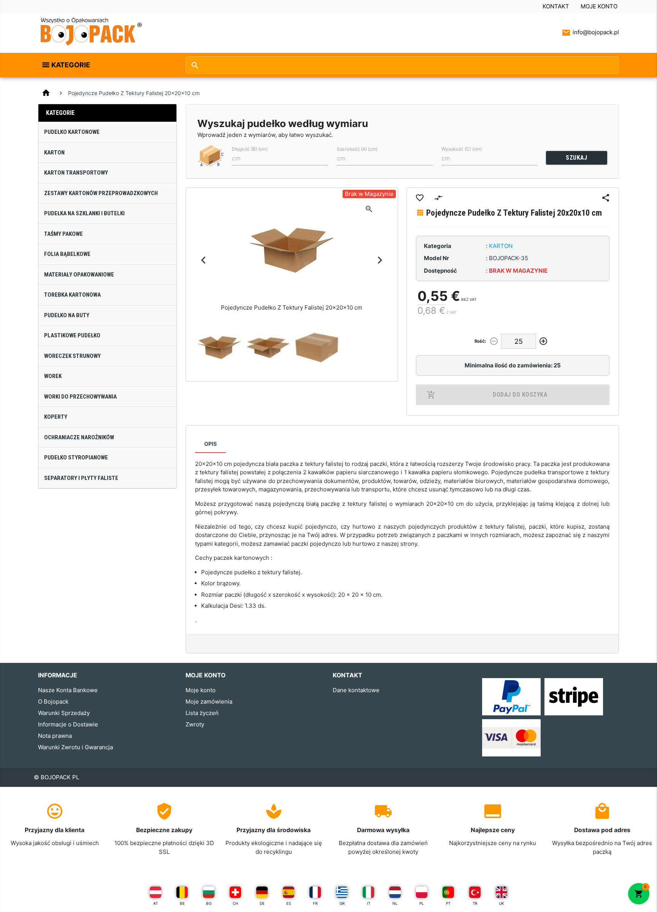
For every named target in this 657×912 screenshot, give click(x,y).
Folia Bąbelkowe (67, 254)
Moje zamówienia (209, 701)
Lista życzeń (202, 713)
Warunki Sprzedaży (64, 713)
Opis (210, 443)
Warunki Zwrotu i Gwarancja (75, 747)
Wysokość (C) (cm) (461, 149)
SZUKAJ (576, 157)
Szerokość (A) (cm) (357, 149)
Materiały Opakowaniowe (79, 274)
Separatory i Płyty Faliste (81, 478)
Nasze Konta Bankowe (68, 690)
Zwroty (195, 724)
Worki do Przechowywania (80, 396)
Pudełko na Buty (66, 315)
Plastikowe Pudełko (72, 335)
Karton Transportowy (76, 172)
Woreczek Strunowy (72, 356)
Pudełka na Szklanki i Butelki (84, 213)
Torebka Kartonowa (72, 294)
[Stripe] (573, 696)
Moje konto (599, 6)
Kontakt (556, 6)
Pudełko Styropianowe (76, 457)
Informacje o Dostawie (68, 724)
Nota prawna (55, 735)
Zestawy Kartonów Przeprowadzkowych (101, 193)
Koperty (55, 416)
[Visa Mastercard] (511, 737)
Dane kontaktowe (356, 690)
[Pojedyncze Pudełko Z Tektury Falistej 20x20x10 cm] (219, 347)
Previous (203, 260)
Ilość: (480, 341)
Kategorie (70, 65)
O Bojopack (53, 701)
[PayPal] (511, 696)
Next (380, 260)
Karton (54, 152)
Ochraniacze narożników (79, 437)
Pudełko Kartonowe (72, 132)
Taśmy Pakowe (63, 233)
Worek (53, 376)
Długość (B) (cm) (250, 149)
